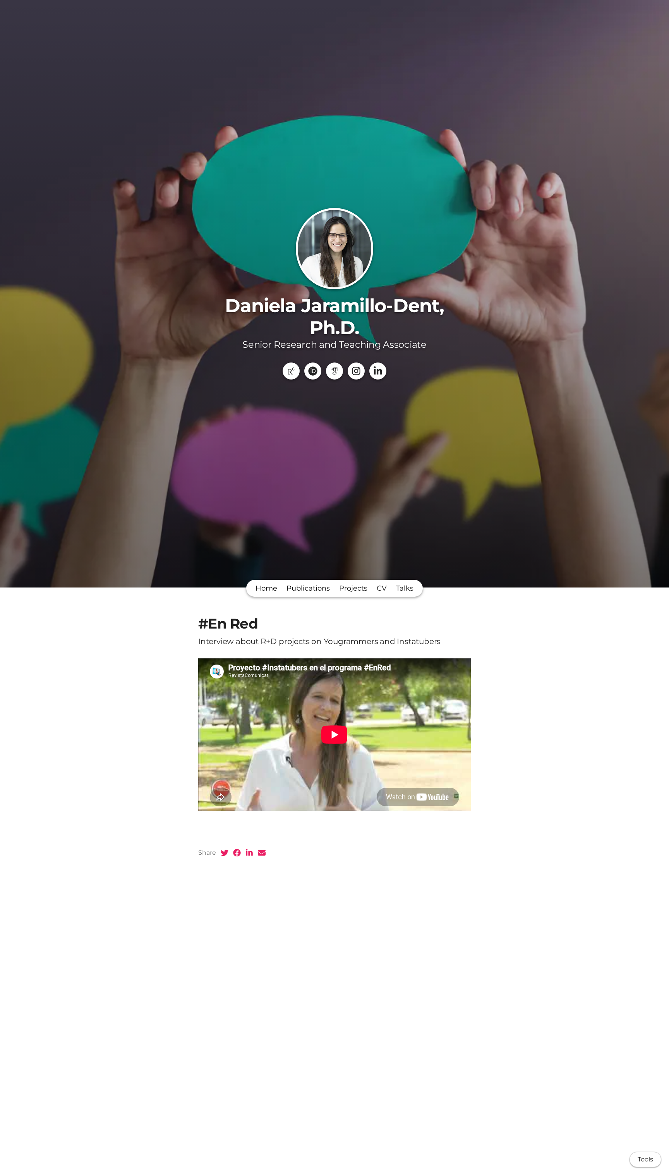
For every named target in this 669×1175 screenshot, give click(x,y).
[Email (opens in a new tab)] (262, 853)
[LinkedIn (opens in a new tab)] (249, 853)
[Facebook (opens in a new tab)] (237, 853)
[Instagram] (356, 371)
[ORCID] (312, 371)
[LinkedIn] (377, 371)
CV (382, 588)
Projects (353, 588)
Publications (308, 588)
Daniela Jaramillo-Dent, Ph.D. (334, 316)
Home (266, 588)
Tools (645, 1159)
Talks (404, 588)
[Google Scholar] (334, 371)
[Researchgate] (291, 371)
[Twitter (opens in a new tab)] (224, 853)
